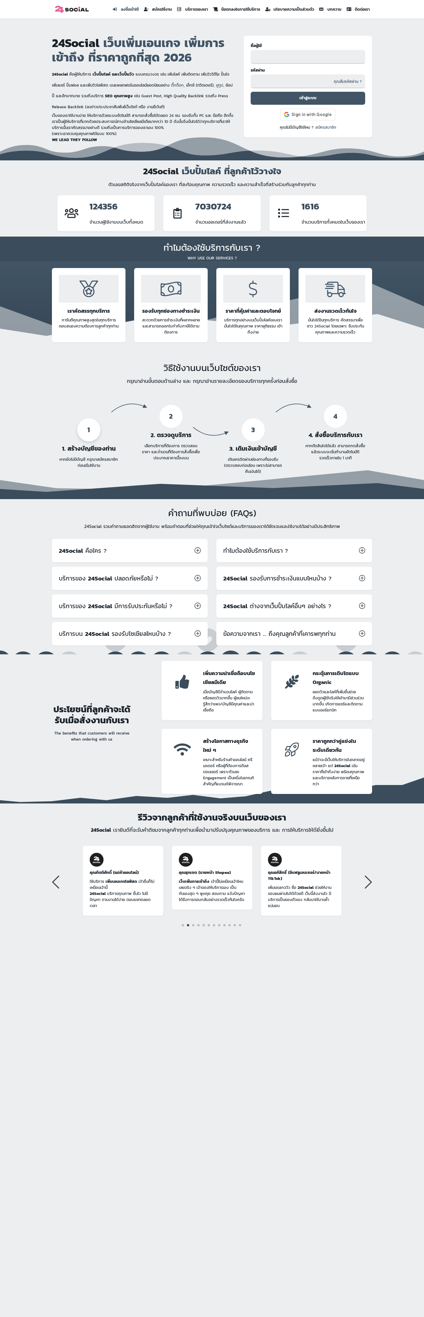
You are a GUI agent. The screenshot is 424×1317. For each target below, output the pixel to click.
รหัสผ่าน (258, 70)
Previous (56, 881)
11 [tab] (235, 925)
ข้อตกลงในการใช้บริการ (240, 9)
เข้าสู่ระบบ (307, 98)
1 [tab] (183, 925)
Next (367, 881)
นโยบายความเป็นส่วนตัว (293, 9)
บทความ (334, 9)
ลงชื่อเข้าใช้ (130, 9)
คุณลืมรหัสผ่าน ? (348, 81)
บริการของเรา (196, 9)
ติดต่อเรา (362, 9)
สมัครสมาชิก (325, 127)
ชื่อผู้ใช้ (256, 46)
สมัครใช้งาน (162, 9)
